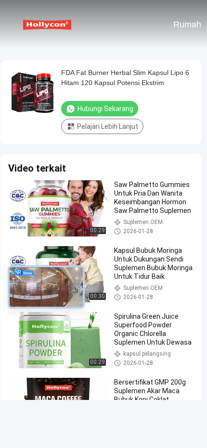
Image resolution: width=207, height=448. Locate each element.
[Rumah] (47, 24)
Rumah (187, 24)
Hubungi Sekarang (105, 108)
